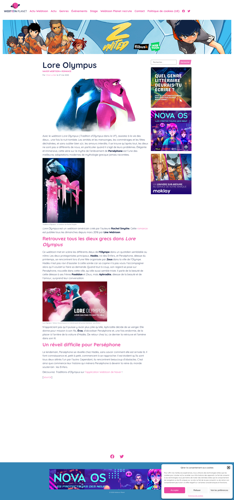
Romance (66, 71)
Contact (140, 11)
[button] (228, 467)
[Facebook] (183, 11)
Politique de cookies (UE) (163, 11)
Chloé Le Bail (51, 75)
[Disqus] (95, 414)
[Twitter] (189, 11)
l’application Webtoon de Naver (103, 372)
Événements (79, 11)
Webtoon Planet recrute (116, 11)
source (47, 377)
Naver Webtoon (51, 71)
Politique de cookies (195, 496)
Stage (94, 11)
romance (142, 228)
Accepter (175, 490)
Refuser (197, 490)
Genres (64, 11)
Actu (54, 11)
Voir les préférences (219, 490)
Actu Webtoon (39, 11)
